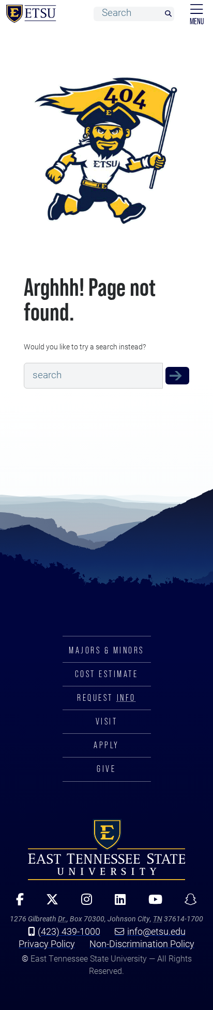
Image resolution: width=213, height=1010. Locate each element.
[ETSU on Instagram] (83, 903)
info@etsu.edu (156, 931)
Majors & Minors (106, 650)
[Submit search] (168, 14)
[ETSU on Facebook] (16, 903)
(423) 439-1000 (69, 931)
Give (106, 769)
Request (106, 698)
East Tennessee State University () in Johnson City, (106, 849)
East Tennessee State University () (29, 14)
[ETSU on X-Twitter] (48, 903)
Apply (106, 745)
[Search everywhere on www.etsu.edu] (177, 375)
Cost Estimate (107, 674)
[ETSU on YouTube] (151, 903)
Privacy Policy (47, 943)
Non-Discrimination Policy (141, 943)
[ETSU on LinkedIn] (116, 903)
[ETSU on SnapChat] (187, 903)
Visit (107, 721)
